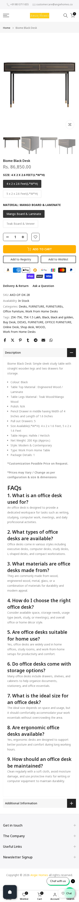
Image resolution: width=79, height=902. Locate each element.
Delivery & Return (16, 286)
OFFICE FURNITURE (58, 322)
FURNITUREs (54, 306)
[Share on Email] (43, 340)
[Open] (10, 892)
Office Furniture (13, 311)
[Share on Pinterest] (20, 340)
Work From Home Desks (41, 311)
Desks (23, 306)
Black (45, 317)
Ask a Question (43, 286)
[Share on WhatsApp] (51, 340)
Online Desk (11, 327)
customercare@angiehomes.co (54, 4)
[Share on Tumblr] (28, 340)
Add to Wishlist (58, 259)
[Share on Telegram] (35, 340)
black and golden (62, 317)
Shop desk (27, 327)
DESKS (21, 322)
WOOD (40, 327)
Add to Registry (21, 259)
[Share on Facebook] (5, 340)
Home (6, 28)
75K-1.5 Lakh (32, 317)
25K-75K (16, 317)
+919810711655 (19, 4)
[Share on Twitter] (12, 340)
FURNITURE (36, 306)
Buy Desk (9, 322)
